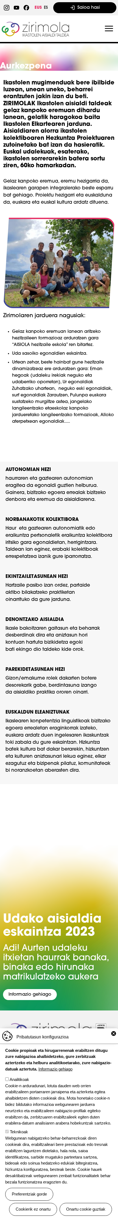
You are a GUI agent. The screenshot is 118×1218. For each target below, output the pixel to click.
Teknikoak (19, 1131)
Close (113, 1033)
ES (46, 8)
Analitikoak (19, 1079)
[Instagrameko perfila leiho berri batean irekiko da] (6, 7)
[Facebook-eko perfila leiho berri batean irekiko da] (26, 7)
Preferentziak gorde (29, 1194)
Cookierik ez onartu (33, 1209)
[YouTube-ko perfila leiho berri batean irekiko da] (16, 7)
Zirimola (36, 24)
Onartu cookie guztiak (85, 1209)
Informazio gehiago (30, 994)
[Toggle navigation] (109, 29)
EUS (38, 8)
